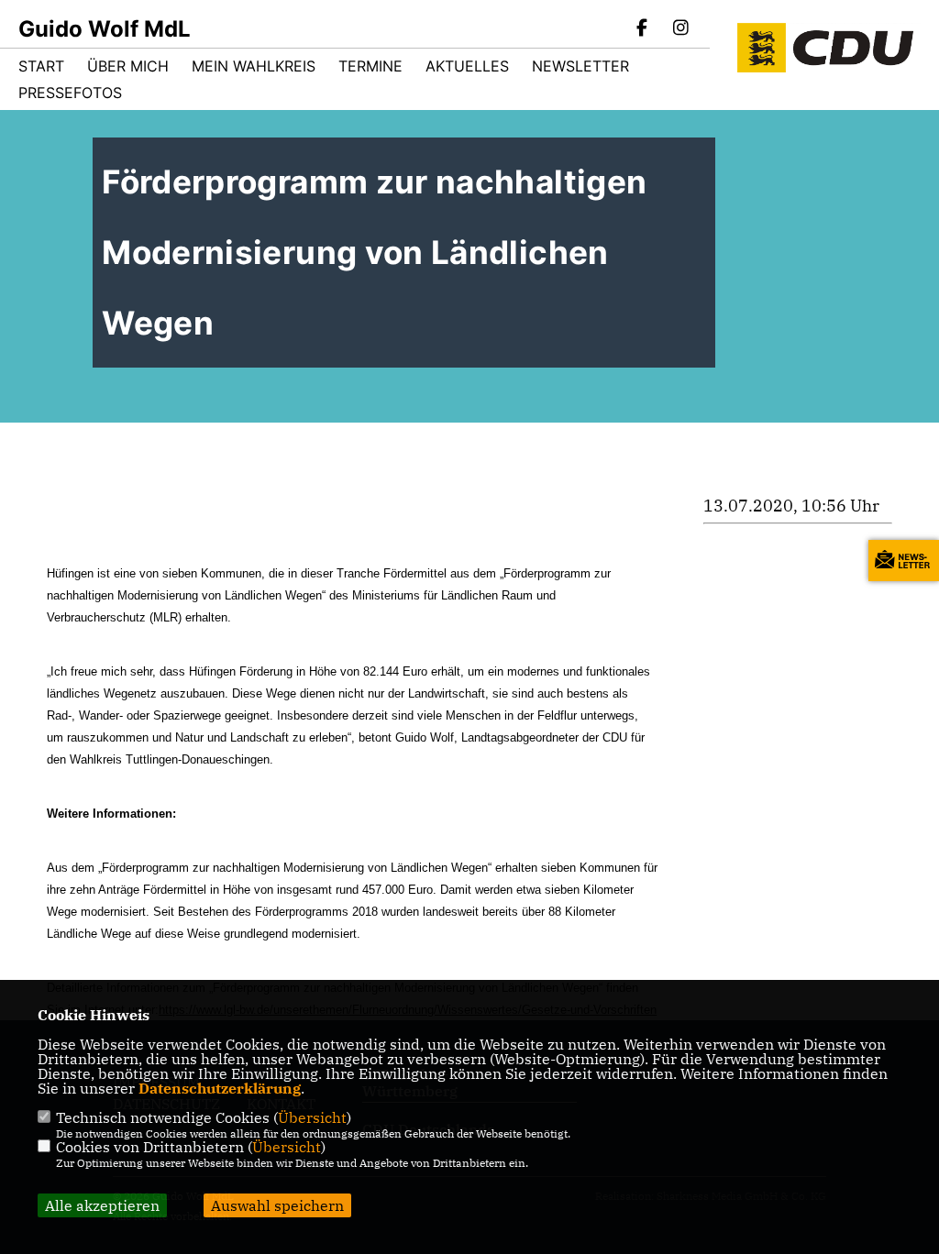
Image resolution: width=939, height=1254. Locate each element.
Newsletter (580, 66)
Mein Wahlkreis (253, 66)
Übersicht (312, 1117)
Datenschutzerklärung (219, 1088)
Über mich (128, 66)
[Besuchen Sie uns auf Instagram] (680, 29)
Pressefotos (70, 92)
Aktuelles (467, 66)
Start (41, 66)
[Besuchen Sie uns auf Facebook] (643, 29)
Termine (370, 66)
